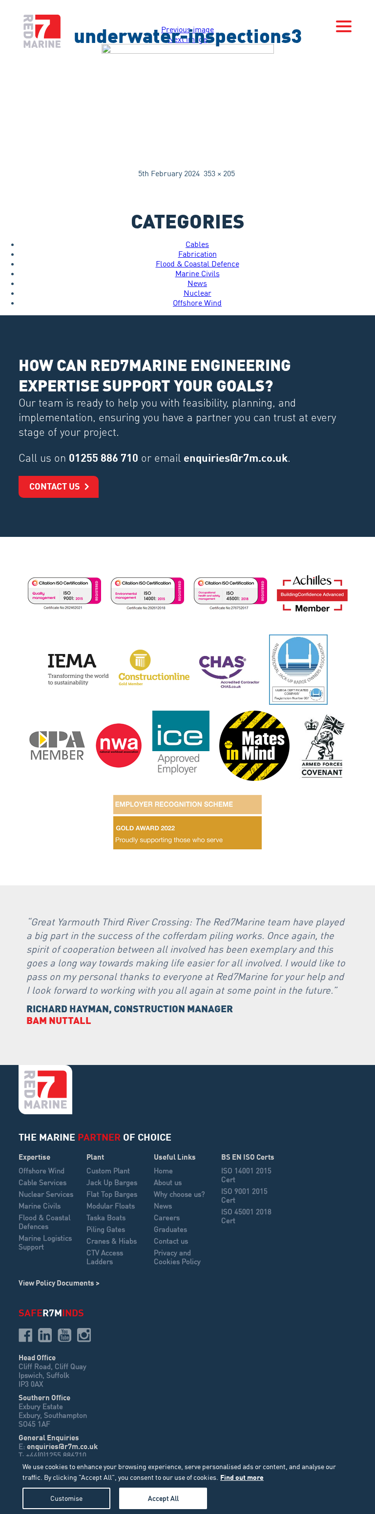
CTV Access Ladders (104, 1257)
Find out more (242, 1477)
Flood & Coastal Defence (197, 263)
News (197, 283)
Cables (197, 244)
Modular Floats (110, 1205)
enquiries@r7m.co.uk (236, 457)
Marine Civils (197, 273)
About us (168, 1182)
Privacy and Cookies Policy (177, 1257)
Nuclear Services (46, 1193)
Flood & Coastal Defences (44, 1221)
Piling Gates (105, 1229)
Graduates (170, 1229)
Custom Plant (108, 1170)
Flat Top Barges (111, 1193)
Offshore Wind (197, 302)
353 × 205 (219, 173)
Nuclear (197, 293)
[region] (187, 1485)
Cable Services (42, 1182)
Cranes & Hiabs (111, 1240)
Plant (95, 1156)
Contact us (54, 486)
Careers (167, 1217)
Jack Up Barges (111, 1182)
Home (163, 1170)
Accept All (163, 1498)
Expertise (34, 1156)
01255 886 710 (103, 457)
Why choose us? (179, 1193)
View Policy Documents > (59, 1282)
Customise (66, 1498)
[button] (344, 26)
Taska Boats (105, 1217)
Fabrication (197, 254)
